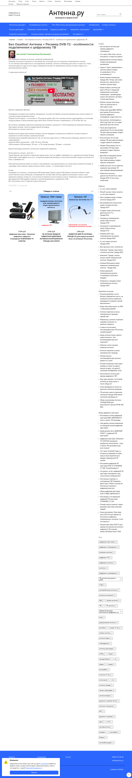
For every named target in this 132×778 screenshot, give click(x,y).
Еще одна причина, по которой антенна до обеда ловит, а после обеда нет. (111, 381)
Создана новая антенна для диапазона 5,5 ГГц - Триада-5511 (110, 213)
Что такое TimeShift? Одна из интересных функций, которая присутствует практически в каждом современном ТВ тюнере (111, 455)
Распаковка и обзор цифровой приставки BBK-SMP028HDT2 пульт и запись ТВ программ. (111, 418)
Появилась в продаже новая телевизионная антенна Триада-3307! (110, 283)
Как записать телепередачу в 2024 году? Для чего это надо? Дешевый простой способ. (111, 122)
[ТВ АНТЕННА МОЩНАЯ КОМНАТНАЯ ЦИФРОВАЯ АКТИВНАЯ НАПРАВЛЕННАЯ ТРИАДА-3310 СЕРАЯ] (51, 211)
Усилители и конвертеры (18, 34)
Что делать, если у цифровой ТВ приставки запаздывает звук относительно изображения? (111, 473)
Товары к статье (51, 191)
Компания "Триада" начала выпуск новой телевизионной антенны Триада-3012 (110, 258)
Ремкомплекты (94, 25)
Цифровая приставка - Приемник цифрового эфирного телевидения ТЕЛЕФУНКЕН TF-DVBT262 (22, 237)
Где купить (12, 1)
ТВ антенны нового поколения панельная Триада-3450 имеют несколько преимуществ (111, 395)
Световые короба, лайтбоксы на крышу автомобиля (50, 34)
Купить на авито (22, 228)
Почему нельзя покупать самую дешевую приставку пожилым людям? (111, 507)
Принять (34, 772)
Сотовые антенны (108, 25)
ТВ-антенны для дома (17, 25)
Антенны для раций (16, 29)
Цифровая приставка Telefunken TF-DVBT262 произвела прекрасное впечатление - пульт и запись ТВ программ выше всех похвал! (111, 443)
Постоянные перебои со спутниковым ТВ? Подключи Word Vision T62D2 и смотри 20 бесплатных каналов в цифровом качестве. (111, 483)
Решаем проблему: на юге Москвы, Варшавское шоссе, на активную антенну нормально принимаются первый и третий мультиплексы (111, 298)
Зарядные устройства (58, 29)
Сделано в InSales (116, 769)
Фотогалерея (68, 1)
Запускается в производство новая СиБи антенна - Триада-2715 (110, 228)
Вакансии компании (23, 4)
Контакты (58, 1)
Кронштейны (97, 29)
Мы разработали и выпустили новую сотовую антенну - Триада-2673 (110, 205)
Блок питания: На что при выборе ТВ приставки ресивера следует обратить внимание (111, 140)
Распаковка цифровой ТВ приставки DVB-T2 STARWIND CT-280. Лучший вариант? (111, 466)
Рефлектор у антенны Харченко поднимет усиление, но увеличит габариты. (111, 322)
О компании (41, 757)
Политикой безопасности (33, 768)
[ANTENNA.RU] (66, 14)
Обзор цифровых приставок (109, 413)
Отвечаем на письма (106, 291)
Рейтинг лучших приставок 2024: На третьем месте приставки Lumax (109, 104)
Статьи (50, 1)
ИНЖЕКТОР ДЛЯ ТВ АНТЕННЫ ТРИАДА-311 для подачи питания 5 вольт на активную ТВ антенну (80, 236)
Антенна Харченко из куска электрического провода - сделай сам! (110, 314)
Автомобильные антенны (38, 25)
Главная (77, 1)
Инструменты (78, 34)
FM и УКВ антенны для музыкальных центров (68, 25)
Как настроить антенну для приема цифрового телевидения (109, 49)
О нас (27, 1)
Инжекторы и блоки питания (38, 29)
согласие (44, 763)
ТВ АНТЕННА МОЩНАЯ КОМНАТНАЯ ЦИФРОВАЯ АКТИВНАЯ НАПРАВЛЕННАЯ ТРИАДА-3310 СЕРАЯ (51, 237)
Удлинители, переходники (79, 29)
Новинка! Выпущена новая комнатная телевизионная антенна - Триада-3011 (110, 265)
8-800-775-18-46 (14, 15)
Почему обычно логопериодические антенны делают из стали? (110, 358)
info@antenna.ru (14, 13)
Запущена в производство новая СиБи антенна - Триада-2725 (109, 220)
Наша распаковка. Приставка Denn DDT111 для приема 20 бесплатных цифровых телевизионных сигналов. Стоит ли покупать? (111, 516)
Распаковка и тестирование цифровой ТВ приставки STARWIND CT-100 (110, 499)
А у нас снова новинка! (108, 189)
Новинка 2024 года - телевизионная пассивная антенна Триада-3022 (109, 236)
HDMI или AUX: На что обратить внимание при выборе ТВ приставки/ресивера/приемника (111, 168)
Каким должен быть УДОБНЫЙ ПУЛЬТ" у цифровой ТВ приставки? (111, 433)
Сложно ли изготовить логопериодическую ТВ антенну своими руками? (111, 330)
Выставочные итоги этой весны (111, 247)
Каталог (11, 4)
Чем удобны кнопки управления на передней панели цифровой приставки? (111, 425)
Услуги (34, 1)
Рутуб (20, 1)
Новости (42, 1)
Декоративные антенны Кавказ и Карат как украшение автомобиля (111, 62)
